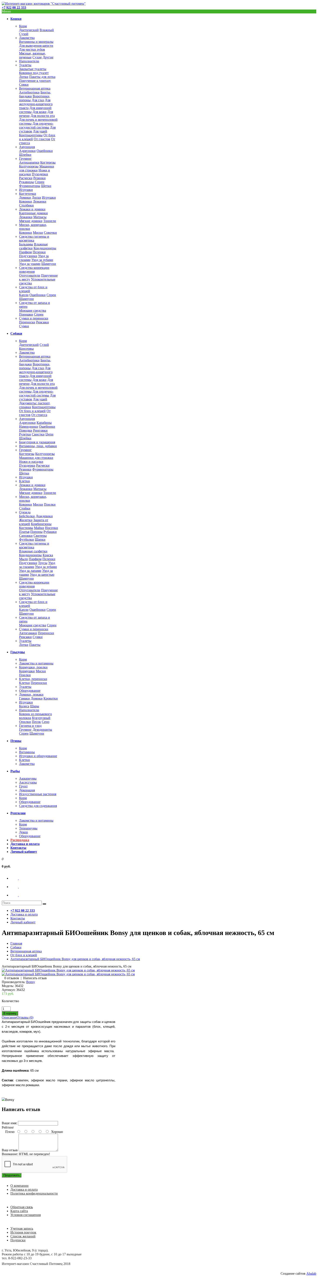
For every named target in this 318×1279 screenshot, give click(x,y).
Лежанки (39, 201)
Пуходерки (40, 174)
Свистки (38, 434)
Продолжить (11, 1175)
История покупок (23, 1232)
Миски (38, 232)
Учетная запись (21, 1228)
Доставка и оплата (24, 1189)
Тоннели (49, 221)
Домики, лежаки (31, 694)
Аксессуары (28, 782)
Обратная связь (21, 1207)
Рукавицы (26, 182)
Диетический (29, 30)
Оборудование (29, 690)
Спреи (39, 182)
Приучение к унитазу (35, 80)
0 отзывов (11, 978)
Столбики (26, 205)
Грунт (23, 786)
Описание (9, 1017)
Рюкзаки (42, 322)
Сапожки (26, 535)
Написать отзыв (35, 978)
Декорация (27, 790)
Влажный (47, 30)
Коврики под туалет (34, 73)
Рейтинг (8, 1127)
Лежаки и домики (32, 209)
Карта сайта (19, 1211)
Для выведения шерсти (36, 45)
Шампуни (48, 264)
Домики (25, 197)
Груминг (25, 158)
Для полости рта (43, 116)
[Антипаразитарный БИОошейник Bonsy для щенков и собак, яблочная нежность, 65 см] (68, 970)
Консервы (26, 348)
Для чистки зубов (32, 49)
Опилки (25, 722)
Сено (45, 722)
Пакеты (34, 645)
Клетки (24, 481)
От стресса (39, 415)
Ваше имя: (9, 1123)
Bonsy (30, 982)
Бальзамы (26, 244)
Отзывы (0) (25, 1017)
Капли (24, 295)
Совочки (50, 232)
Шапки (40, 539)
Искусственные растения (37, 794)
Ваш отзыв (10, 1150)
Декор (23, 832)
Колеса (24, 706)
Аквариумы (28, 778)
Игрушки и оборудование (38, 756)
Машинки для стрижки (36, 168)
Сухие (37, 57)
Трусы (42, 563)
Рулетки (25, 434)
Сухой (23, 34)
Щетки (46, 186)
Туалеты (25, 65)
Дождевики (44, 516)
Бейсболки (27, 516)
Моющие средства (32, 310)
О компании (19, 1185)
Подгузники (28, 256)
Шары (34, 706)
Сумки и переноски (33, 318)
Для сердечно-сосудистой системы (36, 125)
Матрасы (40, 217)
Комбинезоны (41, 524)
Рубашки (50, 532)
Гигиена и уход (30, 725)
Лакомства (27, 38)
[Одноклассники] (18, 887)
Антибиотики (29, 92)
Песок (36, 722)
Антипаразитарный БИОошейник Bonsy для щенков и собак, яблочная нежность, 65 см (75, 959)
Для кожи (39, 112)
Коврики (25, 201)
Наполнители (29, 61)
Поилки (50, 504)
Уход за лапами (30, 571)
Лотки (23, 77)
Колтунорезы (29, 166)
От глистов (42, 139)
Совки (24, 84)
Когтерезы (48, 162)
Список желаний (22, 1236)
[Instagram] (18, 895)
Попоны (36, 532)
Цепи (49, 434)
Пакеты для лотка (42, 77)
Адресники (27, 151)
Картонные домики (33, 213)
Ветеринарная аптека (34, 88)
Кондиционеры (45, 248)
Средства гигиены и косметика (34, 238)
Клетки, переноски (33, 679)
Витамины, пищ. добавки (38, 446)
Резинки (39, 178)
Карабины (44, 422)
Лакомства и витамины (36, 663)
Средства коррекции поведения (34, 269)
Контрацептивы (31, 135)
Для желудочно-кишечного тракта (36, 104)
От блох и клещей (32, 411)
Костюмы (26, 528)
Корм (23, 26)
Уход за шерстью (42, 574)
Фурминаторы (29, 186)
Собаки (15, 947)
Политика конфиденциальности (34, 1193)
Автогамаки (28, 633)
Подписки (18, 1240)
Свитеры (40, 535)
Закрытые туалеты (32, 69)
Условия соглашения (25, 1215)
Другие (48, 57)
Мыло (23, 559)
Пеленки (39, 252)
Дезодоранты (42, 729)
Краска (48, 555)
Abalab (311, 1273)
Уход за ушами (29, 264)
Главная (16, 943)
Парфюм (25, 252)
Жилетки (25, 520)
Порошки (26, 314)
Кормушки (27, 671)
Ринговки (40, 430)
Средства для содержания (38, 806)
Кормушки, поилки (33, 667)
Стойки (24, 508)
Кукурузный (41, 718)
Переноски (27, 322)
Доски (36, 197)
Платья (24, 532)
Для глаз (38, 100)
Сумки (24, 326)
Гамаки (24, 698)
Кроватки (50, 698)
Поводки (25, 430)
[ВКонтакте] (18, 878)
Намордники (28, 426)
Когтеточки (27, 193)
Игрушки (26, 190)
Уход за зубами (42, 260)
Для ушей (40, 131)
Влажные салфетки (33, 551)
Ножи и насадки (31, 461)
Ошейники (45, 151)
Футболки (26, 539)
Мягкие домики (30, 221)
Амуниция (27, 147)
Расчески (25, 178)
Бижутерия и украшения (37, 442)
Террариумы (28, 828)
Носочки (51, 528)
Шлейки (25, 154)
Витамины (27, 752)
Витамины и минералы (36, 42)
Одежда (25, 512)
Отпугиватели (29, 275)
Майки (39, 528)
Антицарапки (29, 162)
